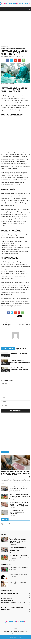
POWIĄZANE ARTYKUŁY (8, 349)
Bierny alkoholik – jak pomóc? (18, 575)
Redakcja (5, 56)
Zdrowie (3, 48)
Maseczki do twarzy (6, 605)
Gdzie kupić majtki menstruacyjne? (24, 325)
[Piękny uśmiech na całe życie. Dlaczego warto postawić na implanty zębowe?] (4, 488)
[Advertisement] (15, 27)
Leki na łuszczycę (5, 612)
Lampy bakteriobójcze (7, 600)
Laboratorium (5, 596)
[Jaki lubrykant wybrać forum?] (4, 569)
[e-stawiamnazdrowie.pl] (15, 3)
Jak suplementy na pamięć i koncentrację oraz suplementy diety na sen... (18, 512)
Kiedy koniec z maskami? (18, 353)
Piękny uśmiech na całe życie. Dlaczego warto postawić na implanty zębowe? (18, 488)
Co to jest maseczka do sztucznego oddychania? (18, 368)
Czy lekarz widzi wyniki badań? (6, 325)
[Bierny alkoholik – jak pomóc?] (4, 576)
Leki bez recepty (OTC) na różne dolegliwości (13, 602)
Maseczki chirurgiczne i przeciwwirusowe (15, 48)
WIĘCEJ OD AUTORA (21, 349)
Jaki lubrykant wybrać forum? (18, 567)
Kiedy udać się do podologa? (17, 582)
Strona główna (4, 45)
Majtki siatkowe (5, 609)
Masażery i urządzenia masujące (9, 593)
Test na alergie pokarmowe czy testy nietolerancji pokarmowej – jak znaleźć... (19, 496)
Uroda (2, 469)
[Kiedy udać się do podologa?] (4, 584)
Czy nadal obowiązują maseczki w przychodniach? (19, 361)
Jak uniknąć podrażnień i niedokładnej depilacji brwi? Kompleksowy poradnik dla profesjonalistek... (15, 473)
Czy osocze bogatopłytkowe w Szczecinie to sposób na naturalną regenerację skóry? (18, 504)
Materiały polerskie (6, 598)
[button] (29, 9)
